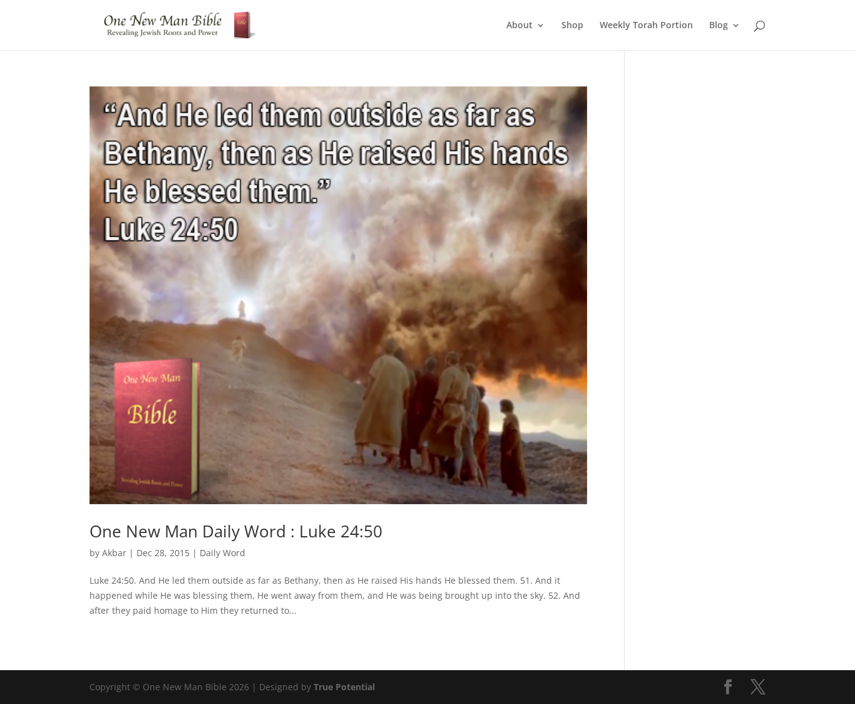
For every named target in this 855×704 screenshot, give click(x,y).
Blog (718, 26)
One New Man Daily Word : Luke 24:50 (236, 531)
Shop (572, 26)
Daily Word (222, 553)
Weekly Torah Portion (646, 26)
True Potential (344, 687)
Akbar (114, 553)
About (519, 26)
